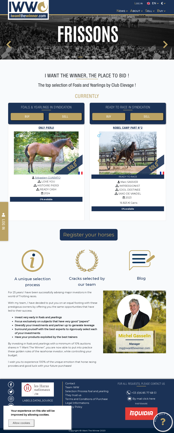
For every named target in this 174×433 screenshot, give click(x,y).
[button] (121, 7)
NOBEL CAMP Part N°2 (128, 127)
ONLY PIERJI (46, 127)
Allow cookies (21, 423)
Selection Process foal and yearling (86, 391)
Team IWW (72, 387)
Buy (27, 116)
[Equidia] (141, 413)
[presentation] (8, 47)
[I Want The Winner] (28, 10)
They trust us (73, 395)
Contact (70, 383)
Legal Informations (77, 403)
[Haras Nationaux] (38, 389)
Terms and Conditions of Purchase (86, 399)
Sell (65, 116)
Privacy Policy (73, 406)
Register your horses (88, 235)
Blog (141, 278)
